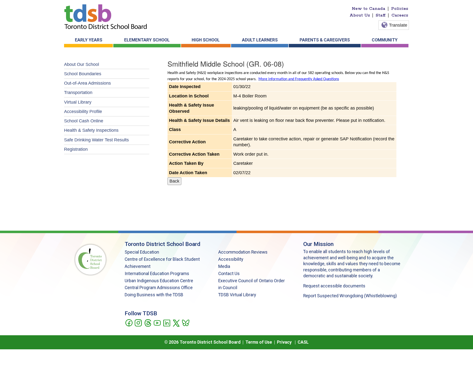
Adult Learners (260, 39)
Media (224, 266)
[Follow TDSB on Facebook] (129, 322)
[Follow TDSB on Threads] (148, 322)
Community (385, 39)
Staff (381, 15)
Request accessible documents (334, 285)
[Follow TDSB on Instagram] (138, 322)
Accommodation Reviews (243, 252)
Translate (398, 25)
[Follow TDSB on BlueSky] (185, 322)
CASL (303, 342)
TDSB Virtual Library (237, 294)
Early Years (88, 39)
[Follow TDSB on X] (176, 322)
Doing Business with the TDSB (154, 294)
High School (206, 39)
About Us (360, 15)
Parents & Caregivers (325, 39)
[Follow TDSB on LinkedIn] (167, 322)
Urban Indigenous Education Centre (159, 280)
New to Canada (368, 8)
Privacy (284, 342)
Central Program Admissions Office (159, 287)
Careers (399, 15)
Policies (399, 8)
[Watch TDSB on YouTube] (157, 322)
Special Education (142, 252)
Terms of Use (258, 342)
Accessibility (230, 259)
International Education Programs (157, 273)
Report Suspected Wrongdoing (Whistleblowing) (350, 295)
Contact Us (229, 273)
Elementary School (147, 39)
